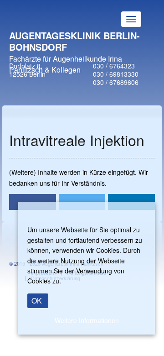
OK (36, 300)
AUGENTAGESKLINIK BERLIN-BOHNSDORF (74, 41)
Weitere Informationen (87, 320)
